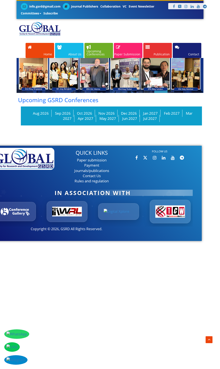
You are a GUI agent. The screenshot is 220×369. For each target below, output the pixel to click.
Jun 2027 (129, 118)
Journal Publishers (84, 6)
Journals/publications (91, 170)
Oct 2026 (84, 113)
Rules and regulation (92, 180)
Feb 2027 (172, 113)
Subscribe (50, 13)
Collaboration (110, 6)
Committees (30, 13)
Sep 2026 (63, 113)
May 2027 (107, 118)
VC (125, 6)
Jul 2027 (150, 118)
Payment (91, 165)
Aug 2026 (41, 113)
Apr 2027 (85, 118)
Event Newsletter (141, 6)
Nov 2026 (106, 113)
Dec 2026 (129, 113)
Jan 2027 (150, 113)
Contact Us (92, 175)
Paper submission (92, 160)
